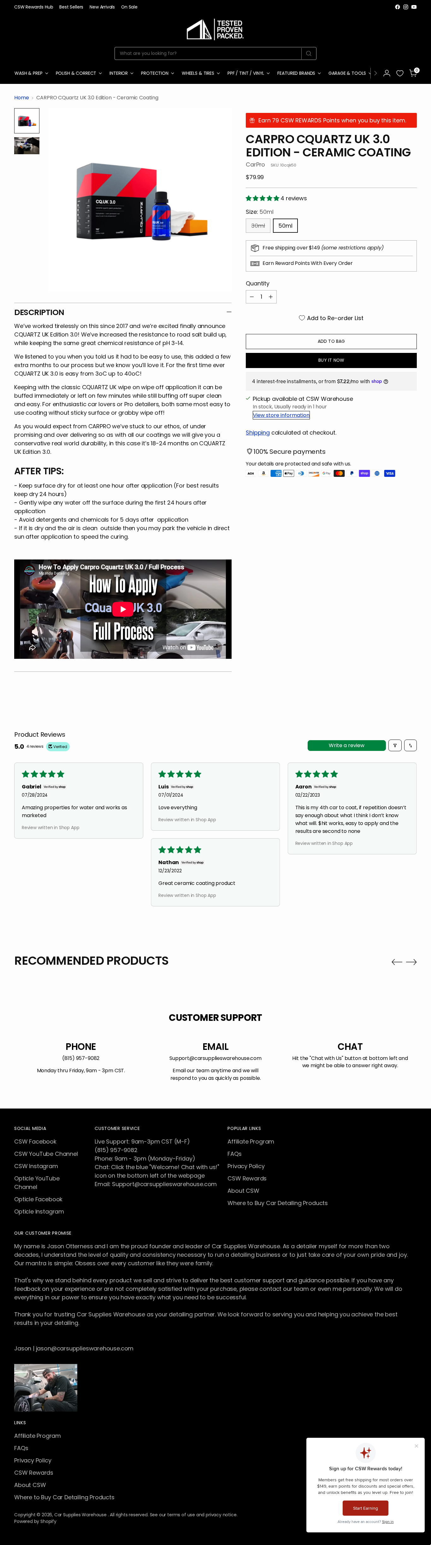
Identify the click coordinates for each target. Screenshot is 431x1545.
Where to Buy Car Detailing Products (277, 1203)
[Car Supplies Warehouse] (215, 28)
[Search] (308, 53)
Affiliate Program (250, 1141)
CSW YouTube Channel (46, 1154)
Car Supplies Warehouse (81, 1515)
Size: (259, 212)
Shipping (258, 432)
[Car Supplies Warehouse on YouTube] (414, 7)
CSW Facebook (35, 1141)
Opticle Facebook (38, 1199)
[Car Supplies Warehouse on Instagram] (406, 7)
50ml (285, 226)
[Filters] (395, 745)
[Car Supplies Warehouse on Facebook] (397, 7)
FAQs (234, 1154)
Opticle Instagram (39, 1211)
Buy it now (331, 360)
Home (21, 97)
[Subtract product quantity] (251, 296)
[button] (263, 198)
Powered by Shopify (35, 1521)
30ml (258, 226)
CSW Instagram (36, 1166)
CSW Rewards (247, 1178)
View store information (281, 414)
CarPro (255, 164)
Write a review (346, 745)
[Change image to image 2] (26, 145)
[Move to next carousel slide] (411, 962)
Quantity (257, 283)
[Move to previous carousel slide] (397, 962)
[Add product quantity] (270, 296)
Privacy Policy (245, 1166)
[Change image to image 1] (26, 120)
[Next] (375, 73)
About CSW (243, 1191)
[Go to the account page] (387, 73)
